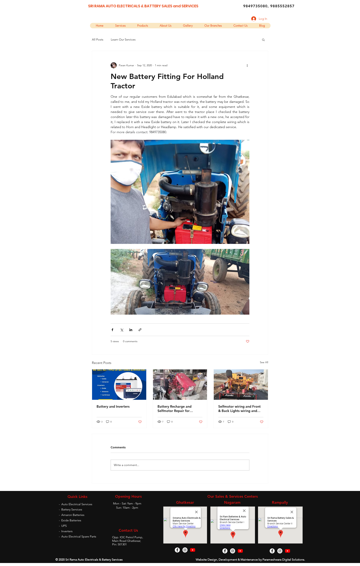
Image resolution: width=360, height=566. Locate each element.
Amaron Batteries (72, 515)
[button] (263, 39)
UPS (64, 526)
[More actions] (247, 65)
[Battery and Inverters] (119, 384)
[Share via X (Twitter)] (121, 329)
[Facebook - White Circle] (177, 549)
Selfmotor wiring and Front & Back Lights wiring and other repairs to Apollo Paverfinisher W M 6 (239, 408)
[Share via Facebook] (112, 329)
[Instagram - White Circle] (185, 549)
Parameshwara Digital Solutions (283, 559)
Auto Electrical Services (76, 504)
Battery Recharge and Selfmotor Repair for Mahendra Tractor (174, 408)
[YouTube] (192, 549)
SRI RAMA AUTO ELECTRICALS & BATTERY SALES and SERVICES (143, 6)
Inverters (67, 531)
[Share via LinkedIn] (131, 329)
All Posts (97, 39)
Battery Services (71, 509)
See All (264, 362)
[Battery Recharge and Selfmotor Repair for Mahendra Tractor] (180, 384)
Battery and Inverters (113, 406)
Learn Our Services (123, 39)
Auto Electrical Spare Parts (78, 536)
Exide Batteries (71, 520)
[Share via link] (140, 329)
